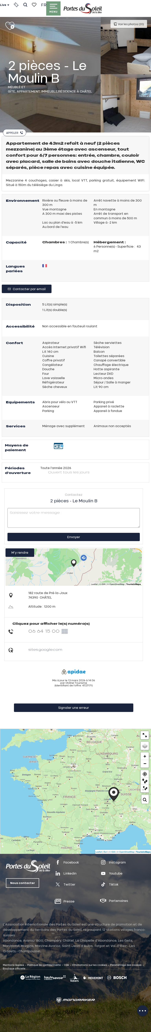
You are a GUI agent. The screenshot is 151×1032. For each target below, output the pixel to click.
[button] (25, 5)
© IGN (112, 851)
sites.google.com (45, 649)
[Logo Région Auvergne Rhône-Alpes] (30, 977)
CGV (66, 965)
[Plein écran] (144, 735)
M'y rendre (19, 552)
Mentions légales (13, 965)
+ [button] (145, 756)
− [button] (145, 763)
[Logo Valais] (74, 978)
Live (3, 5)
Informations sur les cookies (89, 965)
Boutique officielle (14, 968)
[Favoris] (34, 4)
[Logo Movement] (93, 977)
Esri (105, 851)
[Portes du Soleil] (83, 8)
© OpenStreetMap (125, 851)
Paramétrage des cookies (126, 965)
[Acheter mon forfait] (16, 4)
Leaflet (98, 851)
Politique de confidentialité (44, 965)
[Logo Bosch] (117, 977)
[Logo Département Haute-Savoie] (55, 977)
